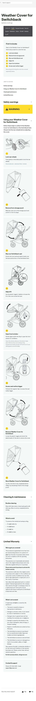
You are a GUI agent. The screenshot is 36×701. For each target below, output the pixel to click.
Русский (22, 31)
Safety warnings (7, 85)
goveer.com (21, 635)
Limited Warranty (8, 95)
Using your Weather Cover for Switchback (14, 88)
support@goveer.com (11, 668)
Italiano (17, 31)
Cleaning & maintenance (10, 92)
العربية (6, 34)
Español (7, 31)
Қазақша (26, 31)
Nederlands (12, 31)
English (13, 28)
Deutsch (26, 28)
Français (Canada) (19, 28)
